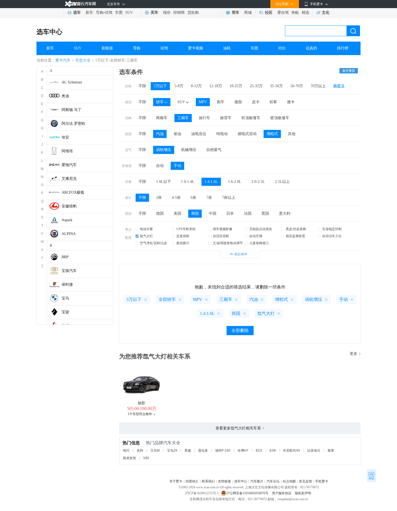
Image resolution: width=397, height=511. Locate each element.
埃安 (65, 137)
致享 (331, 450)
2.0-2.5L (258, 182)
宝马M (155, 450)
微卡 (291, 102)
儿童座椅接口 (259, 243)
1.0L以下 (163, 182)
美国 (177, 213)
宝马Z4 (172, 450)
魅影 (141, 403)
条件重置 (348, 71)
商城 (248, 13)
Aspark (67, 220)
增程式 (272, 134)
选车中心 (49, 31)
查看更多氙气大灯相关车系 (238, 428)
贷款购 (193, 13)
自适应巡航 (221, 236)
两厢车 (161, 118)
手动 (177, 166)
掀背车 (225, 118)
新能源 (107, 48)
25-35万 (256, 86)
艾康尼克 (69, 179)
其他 (291, 134)
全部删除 (240, 330)
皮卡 (256, 102)
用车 (235, 13)
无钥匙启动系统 (260, 229)
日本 (230, 213)
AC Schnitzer (72, 82)
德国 (160, 213)
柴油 (177, 134)
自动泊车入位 (332, 236)
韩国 (195, 213)
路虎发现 (129, 458)
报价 (167, 13)
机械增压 (188, 150)
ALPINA (69, 234)
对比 (282, 48)
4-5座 (176, 198)
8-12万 (196, 86)
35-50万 (276, 86)
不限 (142, 86)
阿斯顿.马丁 (72, 110)
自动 (160, 166)
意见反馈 (305, 481)
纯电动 (222, 134)
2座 (159, 198)
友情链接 (224, 481)
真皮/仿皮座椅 (296, 229)
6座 (193, 198)
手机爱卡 (321, 481)
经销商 (179, 13)
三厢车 (183, 118)
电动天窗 (146, 229)
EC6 (259, 450)
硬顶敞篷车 (279, 118)
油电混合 (198, 134)
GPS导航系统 (186, 229)
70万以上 (318, 86)
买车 (154, 13)
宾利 (140, 450)
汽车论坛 (273, 481)
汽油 (160, 134)
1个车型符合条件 (140, 414)
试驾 (108, 13)
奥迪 (65, 96)
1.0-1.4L (187, 182)
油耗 (227, 48)
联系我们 (208, 481)
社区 (268, 13)
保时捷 (67, 285)
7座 (209, 198)
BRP (65, 257)
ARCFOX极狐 (73, 192)
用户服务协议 (282, 493)
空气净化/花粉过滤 (153, 243)
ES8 (273, 450)
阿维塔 (67, 151)
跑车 (220, 102)
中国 (212, 213)
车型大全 (82, 60)
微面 (238, 102)
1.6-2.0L (234, 182)
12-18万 (215, 86)
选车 (77, 13)
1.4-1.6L (211, 182)
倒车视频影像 (222, 229)
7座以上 (228, 198)
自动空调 (255, 236)
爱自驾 (283, 13)
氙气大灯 (146, 236)
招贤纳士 (192, 481)
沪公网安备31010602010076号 (247, 493)
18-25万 (236, 86)
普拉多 (203, 450)
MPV (203, 102)
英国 (265, 213)
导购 (99, 13)
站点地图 (289, 481)
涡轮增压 (163, 150)
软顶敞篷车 (250, 118)
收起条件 (240, 254)
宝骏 (65, 312)
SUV (129, 13)
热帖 (295, 13)
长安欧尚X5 (291, 450)
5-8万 (178, 86)
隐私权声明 (303, 493)
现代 (126, 450)
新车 (89, 13)
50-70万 (296, 86)
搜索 (353, 30)
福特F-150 (222, 450)
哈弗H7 (243, 450)
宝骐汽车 (69, 271)
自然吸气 (213, 150)
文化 (325, 13)
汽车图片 (256, 481)
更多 (353, 354)
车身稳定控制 (332, 229)
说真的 (311, 48)
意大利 (284, 213)
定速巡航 (182, 236)
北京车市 (113, 4)
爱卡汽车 (62, 60)
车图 (119, 13)
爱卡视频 (195, 48)
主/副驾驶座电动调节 (228, 243)
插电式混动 (247, 134)
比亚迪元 (313, 450)
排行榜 (342, 48)
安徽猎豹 (69, 206)
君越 (187, 450)
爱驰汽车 (69, 165)
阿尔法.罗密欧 (73, 124)
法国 (247, 213)
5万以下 (160, 86)
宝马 (65, 298)
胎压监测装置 (295, 236)
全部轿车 (167, 299)
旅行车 (204, 118)
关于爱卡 (175, 481)
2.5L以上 (282, 182)
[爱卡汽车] (80, 4)
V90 (146, 458)
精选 (305, 13)
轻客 (273, 102)
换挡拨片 (182, 243)
